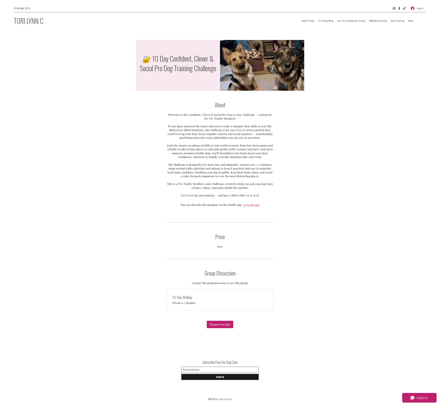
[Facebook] (399, 8)
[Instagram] (394, 8)
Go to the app (251, 205)
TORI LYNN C (28, 21)
